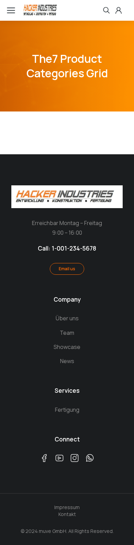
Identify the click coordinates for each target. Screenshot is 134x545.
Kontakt (67, 514)
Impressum (67, 507)
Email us (67, 269)
